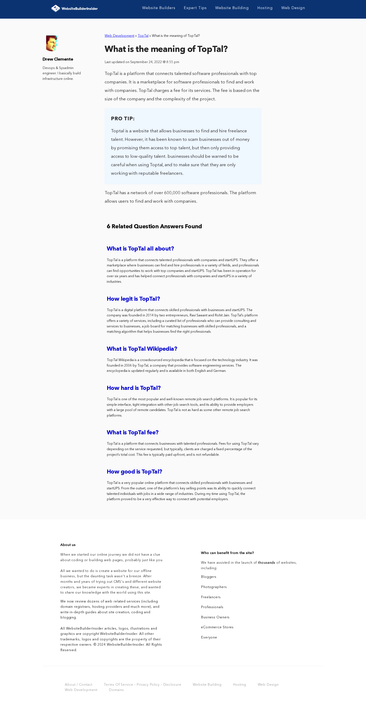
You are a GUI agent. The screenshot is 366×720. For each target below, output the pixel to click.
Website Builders (158, 8)
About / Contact (78, 685)
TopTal (143, 36)
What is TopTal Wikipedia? (142, 349)
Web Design (293, 8)
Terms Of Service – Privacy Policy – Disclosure (142, 685)
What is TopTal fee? (133, 433)
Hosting (265, 8)
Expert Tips (195, 8)
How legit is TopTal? (133, 299)
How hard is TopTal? (134, 388)
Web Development (119, 36)
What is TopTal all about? (140, 249)
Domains (116, 690)
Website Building (232, 8)
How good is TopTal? (134, 472)
